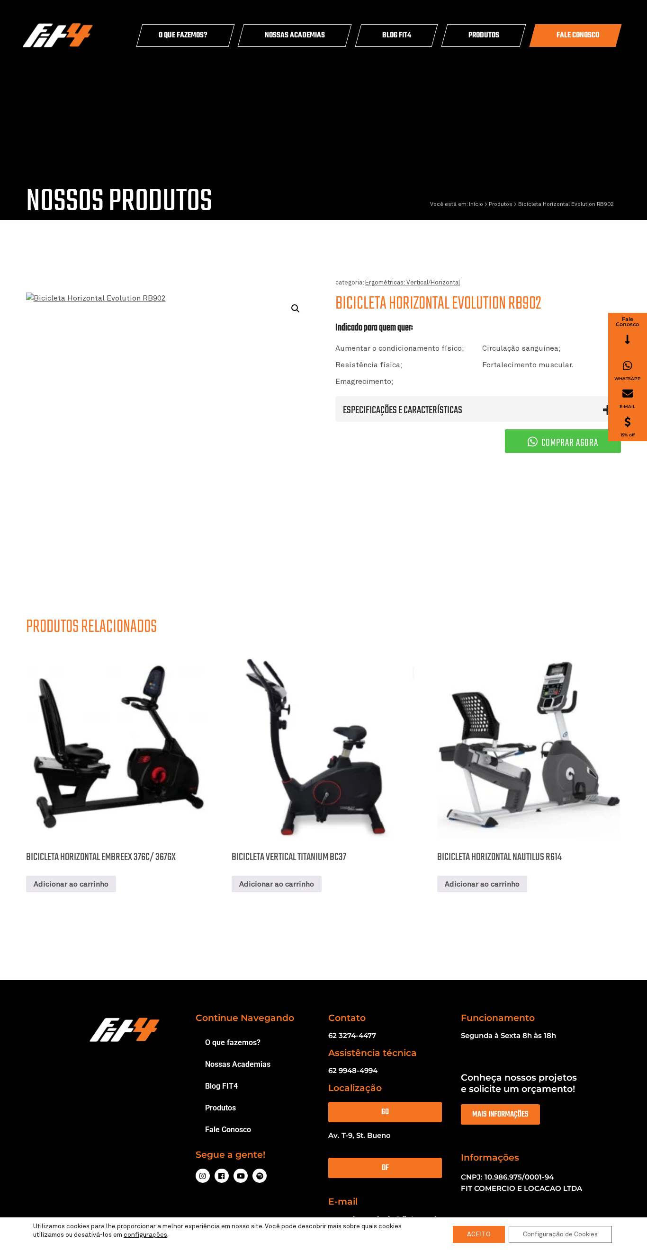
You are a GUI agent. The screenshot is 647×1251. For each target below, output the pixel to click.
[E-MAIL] (627, 393)
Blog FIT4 (396, 35)
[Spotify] (259, 1176)
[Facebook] (222, 1176)
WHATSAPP (627, 378)
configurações (145, 1235)
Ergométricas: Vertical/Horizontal (412, 283)
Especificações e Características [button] (402, 410)
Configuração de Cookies (560, 1234)
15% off (627, 434)
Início (476, 204)
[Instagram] (203, 1176)
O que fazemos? (183, 35)
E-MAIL (627, 406)
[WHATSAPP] (627, 365)
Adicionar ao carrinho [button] (71, 884)
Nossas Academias (295, 35)
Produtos (483, 35)
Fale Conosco (578, 35)
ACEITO (479, 1234)
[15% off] (627, 422)
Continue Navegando (245, 1017)
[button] (295, 308)
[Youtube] (241, 1176)
